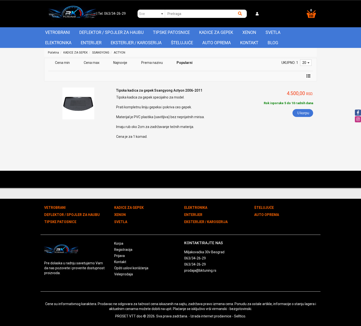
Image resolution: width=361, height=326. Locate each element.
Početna (53, 52)
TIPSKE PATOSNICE (171, 32)
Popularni (185, 63)
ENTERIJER (91, 42)
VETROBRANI (57, 32)
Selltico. (240, 316)
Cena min (62, 63)
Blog (273, 42)
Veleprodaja (123, 274)
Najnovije (120, 63)
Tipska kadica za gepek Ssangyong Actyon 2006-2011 (159, 90)
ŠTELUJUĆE (182, 42)
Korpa (118, 243)
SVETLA (272, 32)
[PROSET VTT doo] (72, 13)
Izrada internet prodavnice (211, 316)
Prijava (119, 256)
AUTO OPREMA (216, 42)
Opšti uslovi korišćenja (131, 268)
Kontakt (249, 42)
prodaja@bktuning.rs (200, 270)
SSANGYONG (100, 52)
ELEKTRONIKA (58, 42)
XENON (249, 32)
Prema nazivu (152, 63)
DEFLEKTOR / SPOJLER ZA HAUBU (111, 32)
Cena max (91, 63)
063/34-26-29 (195, 258)
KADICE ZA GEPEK (216, 32)
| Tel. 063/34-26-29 (111, 13)
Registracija (123, 250)
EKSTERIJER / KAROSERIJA (136, 42)
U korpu (303, 113)
